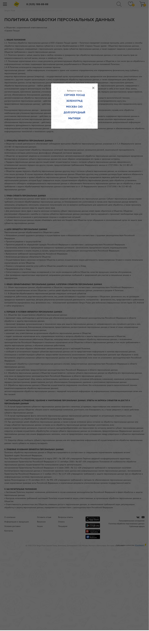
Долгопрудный (74, 112)
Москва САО (74, 106)
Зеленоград (74, 100)
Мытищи (74, 118)
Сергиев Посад (74, 95)
